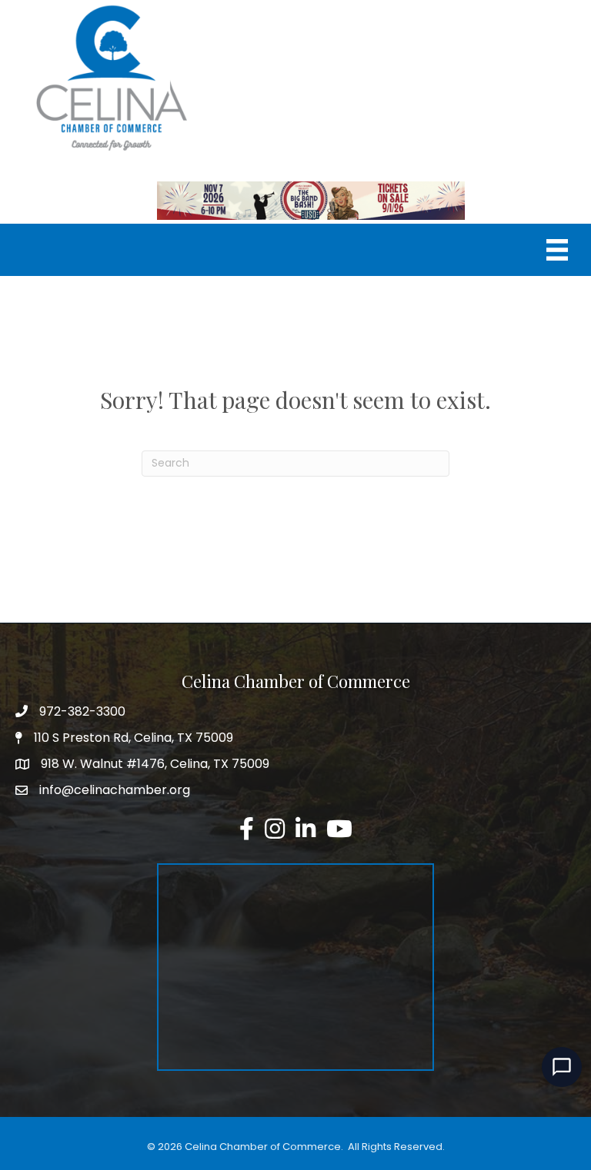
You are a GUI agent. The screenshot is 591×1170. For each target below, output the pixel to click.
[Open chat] (562, 1067)
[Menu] (557, 249)
